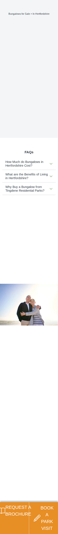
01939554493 (10, 83)
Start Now (28, 363)
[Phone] (40, 3)
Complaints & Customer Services (25, 493)
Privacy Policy (15, 481)
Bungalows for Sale (19, 14)
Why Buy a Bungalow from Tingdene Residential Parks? (24, 188)
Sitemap (13, 497)
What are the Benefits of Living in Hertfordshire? (26, 176)
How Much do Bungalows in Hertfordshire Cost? (24, 163)
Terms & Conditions (18, 489)
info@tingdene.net (42, 79)
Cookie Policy (15, 485)
